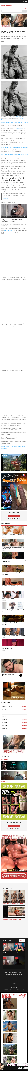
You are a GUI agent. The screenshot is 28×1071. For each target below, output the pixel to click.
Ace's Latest (10, 34)
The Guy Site (11, 184)
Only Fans (24, 38)
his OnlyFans (19, 128)
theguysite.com (15, 40)
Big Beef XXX (22, 34)
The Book (15, 975)
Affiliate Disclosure (18, 981)
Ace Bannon (5, 34)
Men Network (14, 716)
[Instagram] (23, 1)
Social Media (8, 40)
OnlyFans (3, 40)
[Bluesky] (26, 1)
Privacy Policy (18, 978)
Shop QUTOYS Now (14, 516)
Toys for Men (9, 975)
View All (22, 940)
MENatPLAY (14, 722)
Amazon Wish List (8, 230)
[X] (21, 1)
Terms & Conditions (9, 981)
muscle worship (12, 38)
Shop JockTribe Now (14, 826)
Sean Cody (14, 719)
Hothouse (14, 728)
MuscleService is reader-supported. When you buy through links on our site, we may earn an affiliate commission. (13, 446)
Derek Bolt (13, 36)
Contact (14, 983)
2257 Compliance (10, 978)
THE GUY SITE (5, 198)
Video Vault (15, 972)
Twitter (20, 40)
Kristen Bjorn (14, 713)
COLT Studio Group (14, 706)
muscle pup (6, 38)
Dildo (17, 36)
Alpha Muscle (17, 34)
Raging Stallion (14, 710)
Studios (21, 972)
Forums (20, 975)
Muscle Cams (8, 972)
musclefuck (19, 38)
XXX (23, 40)
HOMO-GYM (21, 36)
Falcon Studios (14, 725)
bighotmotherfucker (5, 36)
